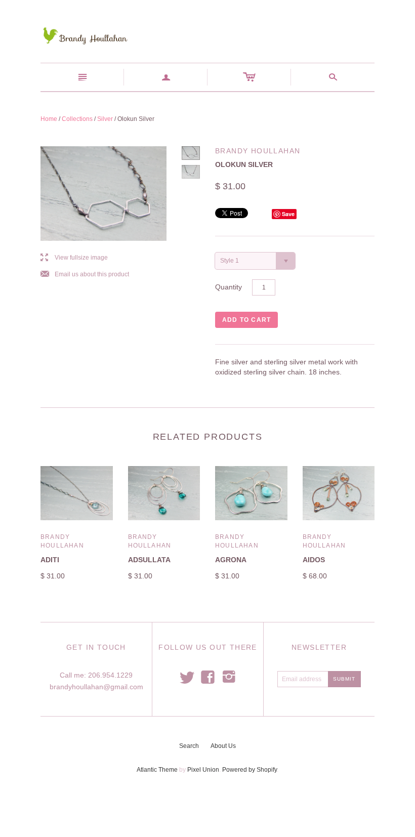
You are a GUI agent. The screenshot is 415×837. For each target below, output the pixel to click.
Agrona (230, 560)
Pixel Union (203, 769)
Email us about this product (84, 274)
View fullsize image (74, 258)
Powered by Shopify (249, 769)
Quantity (228, 287)
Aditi (49, 560)
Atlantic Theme (157, 769)
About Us (223, 745)
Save (288, 214)
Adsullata (149, 560)
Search (189, 745)
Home (48, 118)
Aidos (314, 560)
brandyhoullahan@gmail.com (96, 687)
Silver (105, 118)
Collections (77, 118)
